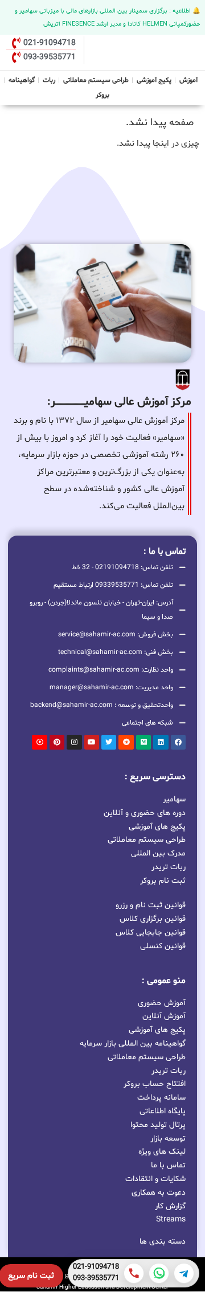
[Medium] (143, 742)
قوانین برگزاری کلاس (153, 919)
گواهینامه (22, 80)
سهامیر (174, 799)
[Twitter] (108, 742)
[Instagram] (74, 742)
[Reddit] (125, 742)
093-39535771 (96, 1278)
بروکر (102, 95)
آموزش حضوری (162, 1003)
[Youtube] (91, 742)
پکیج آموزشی (154, 80)
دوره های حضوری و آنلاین (145, 812)
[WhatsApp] (159, 1273)
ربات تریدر (168, 867)
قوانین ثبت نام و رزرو (151, 905)
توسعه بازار (168, 1138)
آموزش (188, 80)
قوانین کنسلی (163, 946)
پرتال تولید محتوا (158, 1125)
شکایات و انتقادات (155, 1179)
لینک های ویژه (162, 1151)
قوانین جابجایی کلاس (151, 932)
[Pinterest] (57, 742)
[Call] (134, 1273)
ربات (49, 80)
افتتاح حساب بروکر (155, 1084)
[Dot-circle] (39, 742)
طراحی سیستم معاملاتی (96, 79)
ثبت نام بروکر (163, 880)
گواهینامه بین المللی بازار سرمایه (133, 1043)
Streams (171, 1219)
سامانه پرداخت (161, 1097)
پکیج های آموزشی (157, 826)
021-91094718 (96, 1267)
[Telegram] (184, 1273)
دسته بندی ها (163, 1241)
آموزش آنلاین (164, 1016)
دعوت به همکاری (159, 1192)
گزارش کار (170, 1206)
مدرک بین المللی (158, 853)
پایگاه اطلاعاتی (163, 1111)
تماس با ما (168, 1165)
